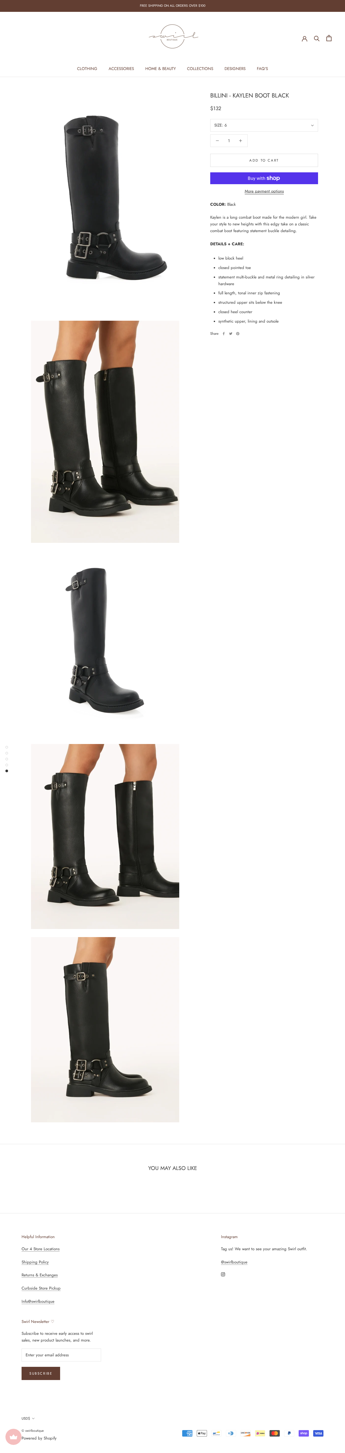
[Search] (317, 38)
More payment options (264, 191)
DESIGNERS (235, 69)
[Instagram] (223, 1274)
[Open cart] (329, 38)
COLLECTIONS (200, 69)
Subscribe (40, 1373)
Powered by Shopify (39, 1438)
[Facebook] (223, 333)
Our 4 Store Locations (41, 1249)
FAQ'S (262, 69)
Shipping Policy (35, 1262)
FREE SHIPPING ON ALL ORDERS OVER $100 (172, 5)
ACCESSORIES (121, 69)
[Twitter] (230, 333)
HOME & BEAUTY (160, 69)
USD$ (26, 1418)
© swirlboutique (33, 1430)
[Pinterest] (237, 333)
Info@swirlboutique (38, 1301)
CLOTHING (87, 69)
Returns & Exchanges (40, 1275)
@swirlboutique (234, 1262)
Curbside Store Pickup (41, 1288)
